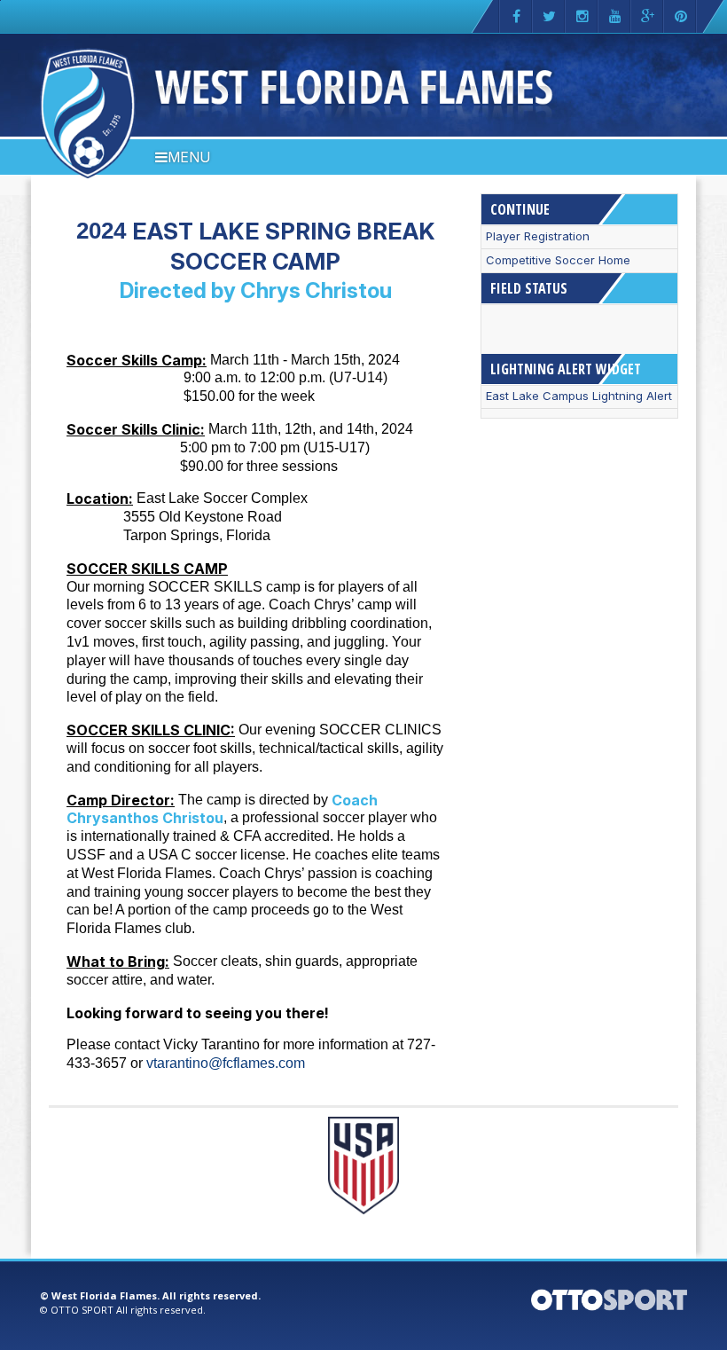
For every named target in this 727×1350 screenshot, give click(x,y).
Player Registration (538, 236)
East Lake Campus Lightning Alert (579, 396)
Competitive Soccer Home (558, 260)
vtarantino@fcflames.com (225, 1063)
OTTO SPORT (82, 1309)
